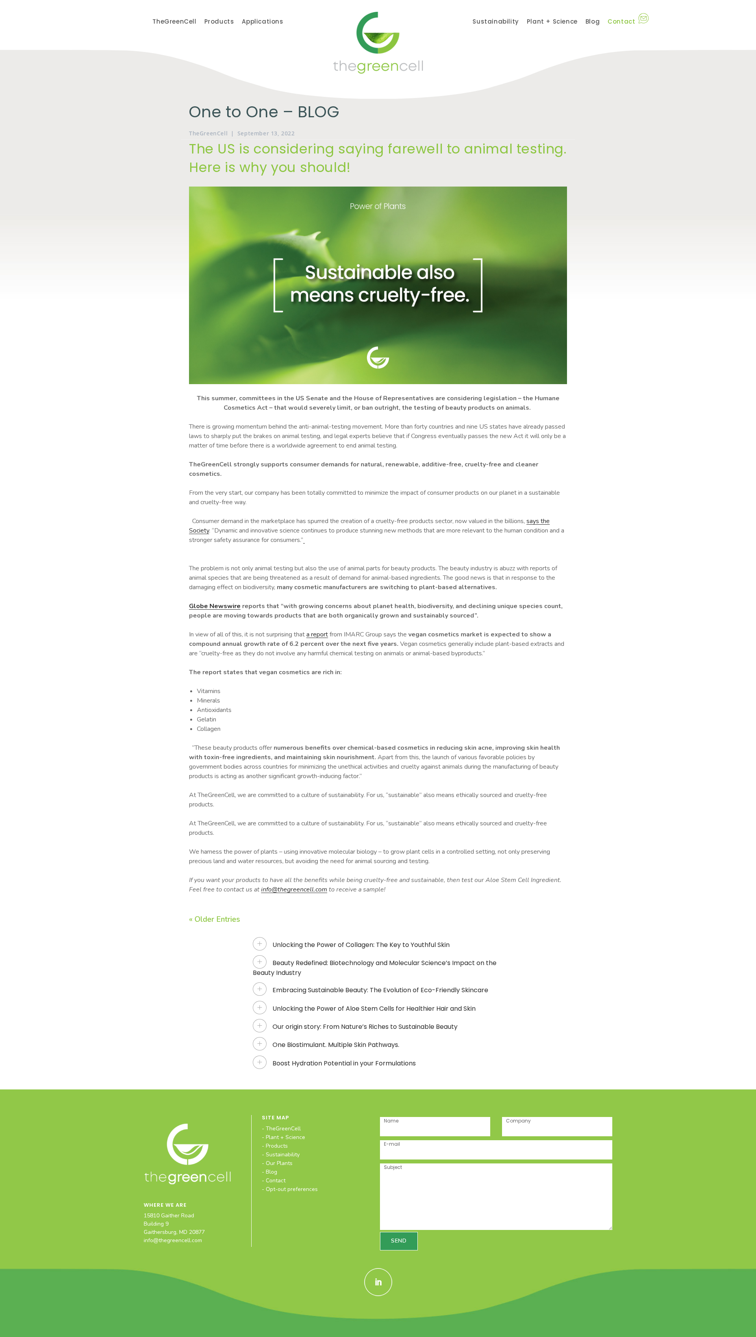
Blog (271, 1172)
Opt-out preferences (292, 1189)
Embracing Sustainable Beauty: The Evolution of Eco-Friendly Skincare (380, 990)
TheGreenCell (208, 133)
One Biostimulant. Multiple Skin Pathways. (335, 1044)
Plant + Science (285, 1137)
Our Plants (279, 1163)
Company (518, 1120)
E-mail (392, 1144)
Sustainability (283, 1154)
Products (277, 1146)
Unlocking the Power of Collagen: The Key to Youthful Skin (361, 944)
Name (391, 1120)
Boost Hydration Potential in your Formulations (344, 1063)
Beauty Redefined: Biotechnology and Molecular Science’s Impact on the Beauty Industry (375, 967)
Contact (275, 1180)
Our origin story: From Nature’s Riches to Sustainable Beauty (365, 1026)
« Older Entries (214, 919)
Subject (393, 1167)
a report (317, 634)
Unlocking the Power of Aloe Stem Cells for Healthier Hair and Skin (374, 1008)
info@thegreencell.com (173, 1240)
